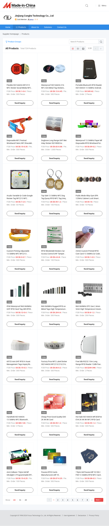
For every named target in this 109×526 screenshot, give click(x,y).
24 (14, 500)
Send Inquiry (20, 103)
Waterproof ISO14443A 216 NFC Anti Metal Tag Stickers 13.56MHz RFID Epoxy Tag (52, 88)
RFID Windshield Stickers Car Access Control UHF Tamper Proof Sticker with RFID (53, 254)
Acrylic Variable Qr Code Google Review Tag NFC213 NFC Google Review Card (20, 198)
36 (20, 500)
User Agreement (69, 515)
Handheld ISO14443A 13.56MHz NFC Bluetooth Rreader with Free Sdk (17, 419)
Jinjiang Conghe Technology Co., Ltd (34, 15)
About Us (35, 27)
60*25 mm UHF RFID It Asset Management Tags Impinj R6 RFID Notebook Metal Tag (18, 364)
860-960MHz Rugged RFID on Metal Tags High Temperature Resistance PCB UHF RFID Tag (53, 309)
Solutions (48, 27)
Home (7, 27)
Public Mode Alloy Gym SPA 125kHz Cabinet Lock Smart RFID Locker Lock (87, 198)
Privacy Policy (94, 515)
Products (22, 27)
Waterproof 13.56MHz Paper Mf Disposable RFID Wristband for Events (89, 143)
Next (98, 500)
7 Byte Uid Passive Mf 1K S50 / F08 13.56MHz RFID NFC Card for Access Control (88, 475)
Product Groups (14, 41)
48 (26, 500)
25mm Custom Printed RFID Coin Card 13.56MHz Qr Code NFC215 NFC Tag (88, 254)
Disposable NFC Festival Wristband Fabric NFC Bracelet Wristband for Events (19, 143)
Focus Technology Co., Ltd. (37, 515)
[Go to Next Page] (100, 48)
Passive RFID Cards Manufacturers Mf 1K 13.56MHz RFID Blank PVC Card (54, 475)
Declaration (82, 515)
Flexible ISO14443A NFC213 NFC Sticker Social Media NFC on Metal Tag (19, 88)
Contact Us (61, 27)
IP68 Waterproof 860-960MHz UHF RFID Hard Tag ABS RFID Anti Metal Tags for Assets (19, 309)
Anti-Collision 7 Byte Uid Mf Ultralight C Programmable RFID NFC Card (20, 475)
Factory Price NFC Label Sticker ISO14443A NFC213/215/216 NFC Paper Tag (54, 364)
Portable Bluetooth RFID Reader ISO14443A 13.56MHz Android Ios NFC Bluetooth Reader (89, 88)
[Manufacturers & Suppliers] (19, 5)
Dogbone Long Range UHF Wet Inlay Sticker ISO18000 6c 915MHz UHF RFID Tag (54, 143)
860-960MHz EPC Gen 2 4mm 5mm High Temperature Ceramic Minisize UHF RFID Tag (89, 309)
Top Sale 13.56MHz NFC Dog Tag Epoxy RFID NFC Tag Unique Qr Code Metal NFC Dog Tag (54, 198)
